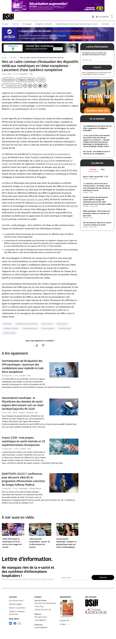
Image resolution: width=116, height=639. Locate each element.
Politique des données (98, 74)
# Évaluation (7, 324)
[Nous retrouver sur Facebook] (15, 623)
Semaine (93, 169)
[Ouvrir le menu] (111, 17)
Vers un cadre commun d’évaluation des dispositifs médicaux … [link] (42, 57)
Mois (103, 169)
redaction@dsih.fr (41, 627)
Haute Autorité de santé (32, 199)
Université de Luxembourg (60, 164)
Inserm (38, 203)
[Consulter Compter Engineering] (58, 6)
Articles (13, 57)
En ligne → (64, 624)
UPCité (74, 206)
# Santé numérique (9, 333)
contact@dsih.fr (40, 620)
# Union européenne (48, 328)
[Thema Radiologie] (96, 611)
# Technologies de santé (29, 328)
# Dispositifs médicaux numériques (26, 324)
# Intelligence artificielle (11, 328)
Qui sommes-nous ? (16, 600)
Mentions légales (15, 604)
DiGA (4, 219)
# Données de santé (64, 328)
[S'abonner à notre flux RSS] (19, 623)
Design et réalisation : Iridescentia (17, 612)
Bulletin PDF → (66, 621)
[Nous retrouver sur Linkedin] (10, 623)
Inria (41, 206)
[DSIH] (96, 603)
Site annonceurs (40, 617)
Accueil (4, 57)
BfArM (44, 212)
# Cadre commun (47, 324)
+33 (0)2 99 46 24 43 (42, 610)
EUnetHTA (46, 160)
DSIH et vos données (17, 608)
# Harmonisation (62, 324)
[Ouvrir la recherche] (94, 16)
